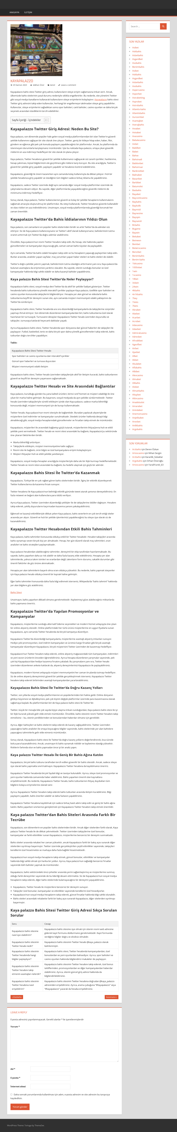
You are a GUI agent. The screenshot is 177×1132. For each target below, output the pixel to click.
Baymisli (136, 209)
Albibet (135, 371)
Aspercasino (138, 89)
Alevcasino (137, 375)
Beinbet (136, 244)
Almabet (136, 379)
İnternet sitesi (18, 1086)
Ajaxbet (136, 352)
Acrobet (136, 321)
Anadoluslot (138, 402)
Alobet (135, 386)
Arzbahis (136, 449)
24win (135, 286)
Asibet (135, 47)
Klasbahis (17, 997)
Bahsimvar (137, 167)
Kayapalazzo (101, 99)
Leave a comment (68, 85)
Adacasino (137, 325)
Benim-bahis (138, 259)
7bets (135, 305)
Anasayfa (14, 12)
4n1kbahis (137, 294)
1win (134, 271)
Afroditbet (137, 340)
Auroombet (138, 116)
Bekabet (136, 236)
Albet (135, 355)
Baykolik (136, 205)
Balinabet (137, 174)
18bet (135, 278)
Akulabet (136, 363)
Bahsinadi (137, 159)
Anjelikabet (138, 417)
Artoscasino (138, 453)
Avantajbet (137, 120)
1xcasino (136, 274)
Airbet (135, 348)
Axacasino (137, 136)
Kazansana (111, 997)
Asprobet (137, 101)
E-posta (15, 1077)
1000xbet (137, 267)
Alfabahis (136, 367)
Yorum (15, 1026)
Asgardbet (137, 59)
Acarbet (136, 317)
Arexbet (136, 421)
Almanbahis (138, 390)
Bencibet (136, 251)
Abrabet (136, 309)
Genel (52, 85)
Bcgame (136, 228)
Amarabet (137, 406)
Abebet (136, 313)
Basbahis (136, 190)
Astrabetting (138, 97)
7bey (134, 298)
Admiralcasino (139, 332)
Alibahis (136, 382)
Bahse (135, 155)
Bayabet (136, 194)
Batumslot (137, 186)
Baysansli (137, 221)
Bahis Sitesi (16, 592)
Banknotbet (138, 170)
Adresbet (137, 336)
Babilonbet (137, 163)
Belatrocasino (139, 248)
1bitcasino (137, 263)
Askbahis (136, 51)
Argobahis (137, 429)
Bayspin (136, 217)
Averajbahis (138, 124)
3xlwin (135, 282)
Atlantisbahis (138, 113)
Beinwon (136, 240)
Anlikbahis (137, 425)
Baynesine (137, 213)
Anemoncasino (139, 413)
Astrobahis (137, 105)
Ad (12, 1068)
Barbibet (136, 182)
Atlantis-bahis (139, 109)
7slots (135, 302)
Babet (135, 151)
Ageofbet (137, 344)
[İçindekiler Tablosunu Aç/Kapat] (45, 120)
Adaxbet (136, 329)
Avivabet (136, 132)
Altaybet (136, 394)
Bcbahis (136, 224)
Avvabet (136, 128)
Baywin (136, 232)
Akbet (135, 359)
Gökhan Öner (38, 85)
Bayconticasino (139, 197)
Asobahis (136, 62)
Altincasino (137, 398)
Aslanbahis (137, 55)
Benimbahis (138, 66)
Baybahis (136, 201)
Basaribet (137, 178)
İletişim (28, 12)
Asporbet (137, 93)
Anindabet (137, 410)
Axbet (135, 143)
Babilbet (136, 147)
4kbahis (136, 290)
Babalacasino (138, 140)
